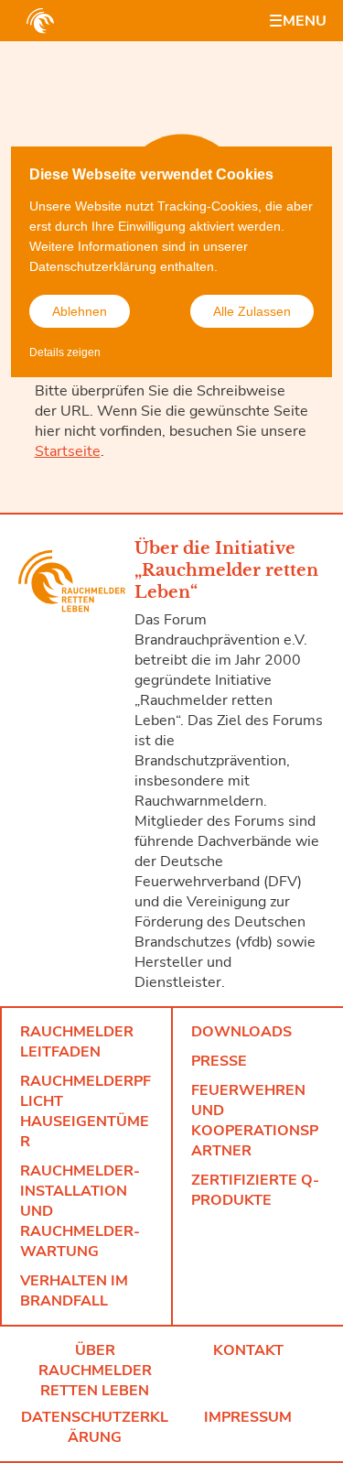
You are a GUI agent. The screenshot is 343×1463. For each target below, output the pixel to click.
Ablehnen (79, 311)
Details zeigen (65, 352)
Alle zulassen (252, 311)
